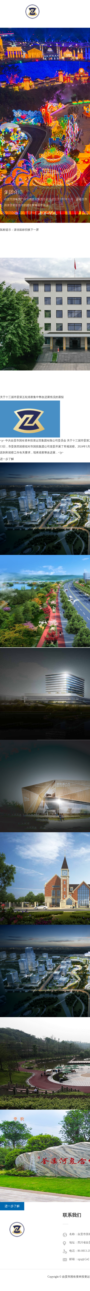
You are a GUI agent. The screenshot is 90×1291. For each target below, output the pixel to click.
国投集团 (17, 1235)
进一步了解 (12, 1206)
